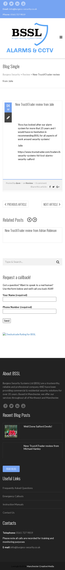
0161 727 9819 (18, 14)
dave (18, 183)
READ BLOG (11, 469)
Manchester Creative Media (40, 566)
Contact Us (8, 512)
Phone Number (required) (17, 307)
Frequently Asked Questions (18, 488)
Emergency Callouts (13, 496)
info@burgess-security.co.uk (23, 9)
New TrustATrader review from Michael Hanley (41, 447)
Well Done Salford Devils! (38, 426)
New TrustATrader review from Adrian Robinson (31, 230)
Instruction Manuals (13, 504)
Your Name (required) (15, 295)
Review (29, 183)
